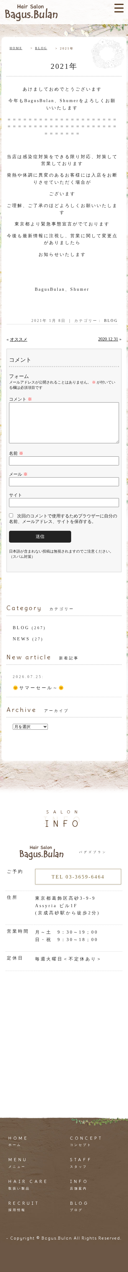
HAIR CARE (28, 1184)
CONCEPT (86, 1141)
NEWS (21, 639)
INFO (79, 1184)
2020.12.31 (108, 339)
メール (18, 474)
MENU (18, 1162)
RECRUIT (23, 1206)
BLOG (41, 48)
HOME (16, 48)
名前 (16, 453)
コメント (20, 399)
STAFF (81, 1162)
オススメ (18, 339)
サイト (15, 495)
